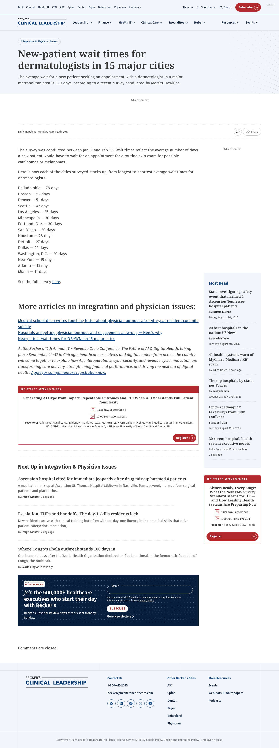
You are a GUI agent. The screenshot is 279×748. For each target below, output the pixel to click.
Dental (81, 7)
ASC (62, 7)
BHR (20, 7)
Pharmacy (135, 7)
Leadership (80, 22)
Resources (228, 22)
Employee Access (211, 740)
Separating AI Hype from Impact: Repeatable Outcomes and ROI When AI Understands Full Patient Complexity (108, 400)
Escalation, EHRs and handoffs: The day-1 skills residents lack (78, 513)
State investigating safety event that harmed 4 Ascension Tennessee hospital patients (230, 298)
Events (250, 22)
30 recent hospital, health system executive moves (230, 441)
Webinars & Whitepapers (226, 693)
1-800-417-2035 (117, 685)
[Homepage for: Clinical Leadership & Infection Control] (57, 681)
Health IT (43, 7)
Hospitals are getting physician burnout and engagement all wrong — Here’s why (90, 332)
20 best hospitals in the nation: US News (228, 330)
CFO (54, 7)
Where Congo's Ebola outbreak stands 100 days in (67, 549)
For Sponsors (204, 7)
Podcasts (215, 700)
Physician (120, 7)
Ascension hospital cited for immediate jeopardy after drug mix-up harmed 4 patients (102, 479)
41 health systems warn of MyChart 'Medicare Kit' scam (231, 359)
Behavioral (104, 7)
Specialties (176, 22)
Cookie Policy (154, 740)
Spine (71, 7)
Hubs (197, 22)
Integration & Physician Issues (39, 41)
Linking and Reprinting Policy (180, 740)
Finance (103, 22)
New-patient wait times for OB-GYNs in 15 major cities (66, 338)
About (186, 7)
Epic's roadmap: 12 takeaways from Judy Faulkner (227, 412)
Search (228, 7)
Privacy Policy (147, 600)
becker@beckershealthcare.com (130, 693)
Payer (91, 7)
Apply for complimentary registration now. (68, 372)
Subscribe (246, 7)
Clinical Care (150, 22)
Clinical (30, 7)
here (56, 281)
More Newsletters (119, 616)
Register (182, 438)
